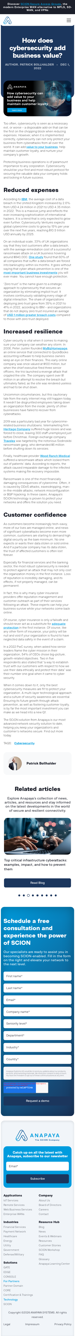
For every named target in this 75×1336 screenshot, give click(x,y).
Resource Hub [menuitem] (49, 1222)
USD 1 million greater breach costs (31, 315)
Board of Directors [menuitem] (50, 1204)
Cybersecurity (24, 743)
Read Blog (37, 882)
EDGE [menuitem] (6, 1272)
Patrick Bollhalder (37, 64)
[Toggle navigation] (69, 20)
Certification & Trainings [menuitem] (18, 1294)
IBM (24, 199)
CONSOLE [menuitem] (9, 1276)
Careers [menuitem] (44, 1209)
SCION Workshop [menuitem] (49, 1249)
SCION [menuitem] (7, 1304)
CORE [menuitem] (7, 1290)
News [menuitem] (42, 1231)
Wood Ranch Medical (55, 456)
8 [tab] (51, 895)
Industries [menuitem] (10, 1222)
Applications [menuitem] (12, 1195)
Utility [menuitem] (7, 1245)
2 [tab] (24, 895)
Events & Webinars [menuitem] (50, 1236)
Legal (6, 1324)
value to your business (42, 147)
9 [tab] (56, 895)
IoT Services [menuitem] (10, 1200)
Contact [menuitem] (44, 1214)
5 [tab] (37, 895)
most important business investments (30, 272)
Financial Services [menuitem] (14, 1226)
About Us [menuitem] (44, 1200)
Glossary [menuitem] (44, 1259)
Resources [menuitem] (45, 1240)
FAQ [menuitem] (41, 1254)
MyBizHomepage (55, 348)
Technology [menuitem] (10, 1299)
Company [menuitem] (46, 1195)
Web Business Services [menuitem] (17, 1209)
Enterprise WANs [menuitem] (13, 1214)
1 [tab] (19, 895)
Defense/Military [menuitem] (13, 1254)
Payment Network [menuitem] (14, 1231)
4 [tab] (33, 895)
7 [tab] (47, 895)
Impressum (32, 1324)
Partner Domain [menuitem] (13, 1285)
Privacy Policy (63, 1324)
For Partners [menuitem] (11, 1281)
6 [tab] (42, 895)
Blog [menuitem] (41, 1226)
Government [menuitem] (11, 1249)
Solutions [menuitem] (10, 1262)
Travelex (9, 441)
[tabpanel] (37, 853)
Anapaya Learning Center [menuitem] (54, 1263)
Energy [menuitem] (7, 1240)
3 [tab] (28, 895)
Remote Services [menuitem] (14, 1204)
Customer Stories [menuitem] (50, 1245)
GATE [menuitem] (6, 1267)
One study (36, 257)
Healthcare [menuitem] (10, 1236)
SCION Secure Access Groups (41, 3)
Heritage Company (16, 429)
